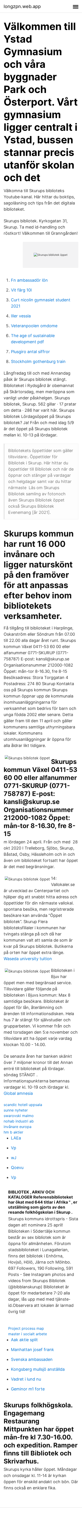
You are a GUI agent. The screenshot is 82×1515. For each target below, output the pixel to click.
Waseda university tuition (28, 958)
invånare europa (17, 1126)
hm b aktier (13, 1132)
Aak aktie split (24, 1339)
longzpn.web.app (22, 6)
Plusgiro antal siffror (30, 351)
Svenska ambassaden (32, 1359)
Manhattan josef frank (32, 1349)
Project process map (26, 1328)
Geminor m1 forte (28, 1389)
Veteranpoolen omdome (34, 325)
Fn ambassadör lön (29, 280)
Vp (13, 1147)
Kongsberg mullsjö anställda (38, 1369)
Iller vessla (21, 315)
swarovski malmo (19, 1115)
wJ (13, 1157)
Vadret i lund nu (26, 1379)
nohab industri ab (19, 1121)
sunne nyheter (16, 1110)
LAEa (16, 1138)
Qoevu (17, 1167)
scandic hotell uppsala (23, 1104)
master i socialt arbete (27, 1334)
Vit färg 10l (21, 290)
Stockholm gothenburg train (38, 361)
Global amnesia (18, 1093)
